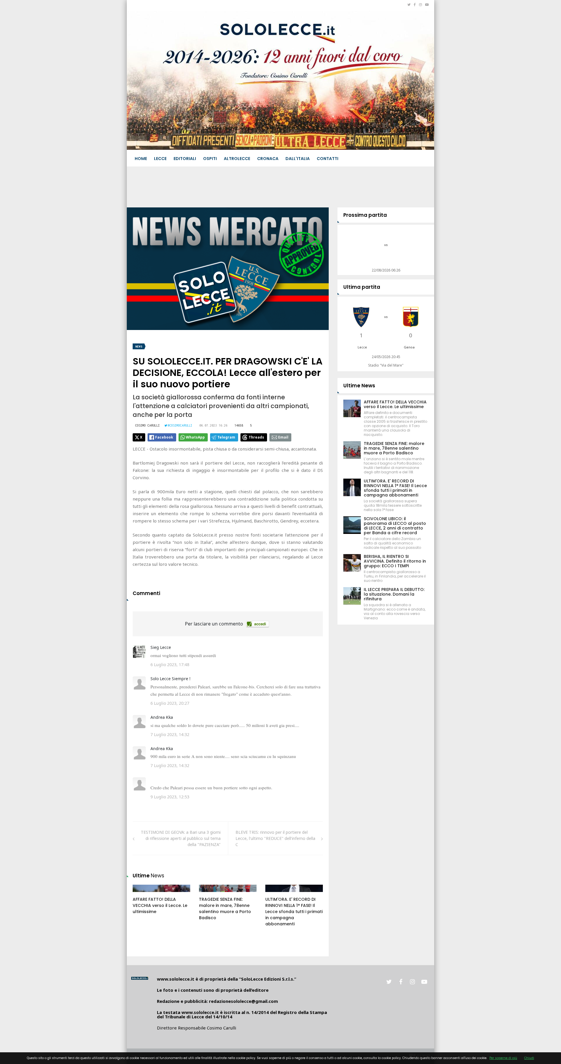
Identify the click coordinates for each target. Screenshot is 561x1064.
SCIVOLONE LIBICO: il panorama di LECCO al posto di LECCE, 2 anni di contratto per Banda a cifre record (395, 526)
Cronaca (267, 158)
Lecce (160, 158)
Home (141, 158)
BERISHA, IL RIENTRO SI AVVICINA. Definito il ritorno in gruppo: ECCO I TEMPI (395, 561)
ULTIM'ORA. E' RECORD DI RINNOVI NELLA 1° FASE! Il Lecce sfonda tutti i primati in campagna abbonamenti (294, 911)
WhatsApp (195, 437)
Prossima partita (365, 215)
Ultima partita (361, 287)
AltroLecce (237, 158)
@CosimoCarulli (180, 425)
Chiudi (529, 1058)
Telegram (226, 437)
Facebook (164, 437)
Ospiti (210, 158)
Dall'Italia (297, 158)
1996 (276, 894)
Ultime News (359, 385)
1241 (143, 894)
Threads (256, 437)
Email (283, 437)
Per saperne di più (503, 1058)
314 (208, 894)
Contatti (327, 158)
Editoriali (185, 158)
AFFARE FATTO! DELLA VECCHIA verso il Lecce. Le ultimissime (160, 905)
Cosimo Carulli (147, 425)
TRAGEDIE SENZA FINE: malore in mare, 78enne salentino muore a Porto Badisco (225, 908)
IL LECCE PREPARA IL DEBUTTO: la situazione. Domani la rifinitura (394, 594)
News (138, 346)
